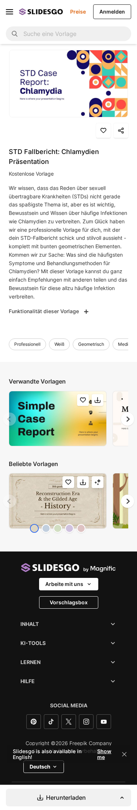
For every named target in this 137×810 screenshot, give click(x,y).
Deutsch (40, 766)
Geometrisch (91, 344)
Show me (104, 754)
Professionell (27, 344)
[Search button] (14, 33)
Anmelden (112, 11)
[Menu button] (9, 11)
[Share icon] (121, 130)
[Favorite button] (103, 130)
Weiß (59, 344)
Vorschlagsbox (69, 602)
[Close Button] (124, 754)
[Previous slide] (9, 419)
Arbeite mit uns (64, 584)
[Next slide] (127, 419)
